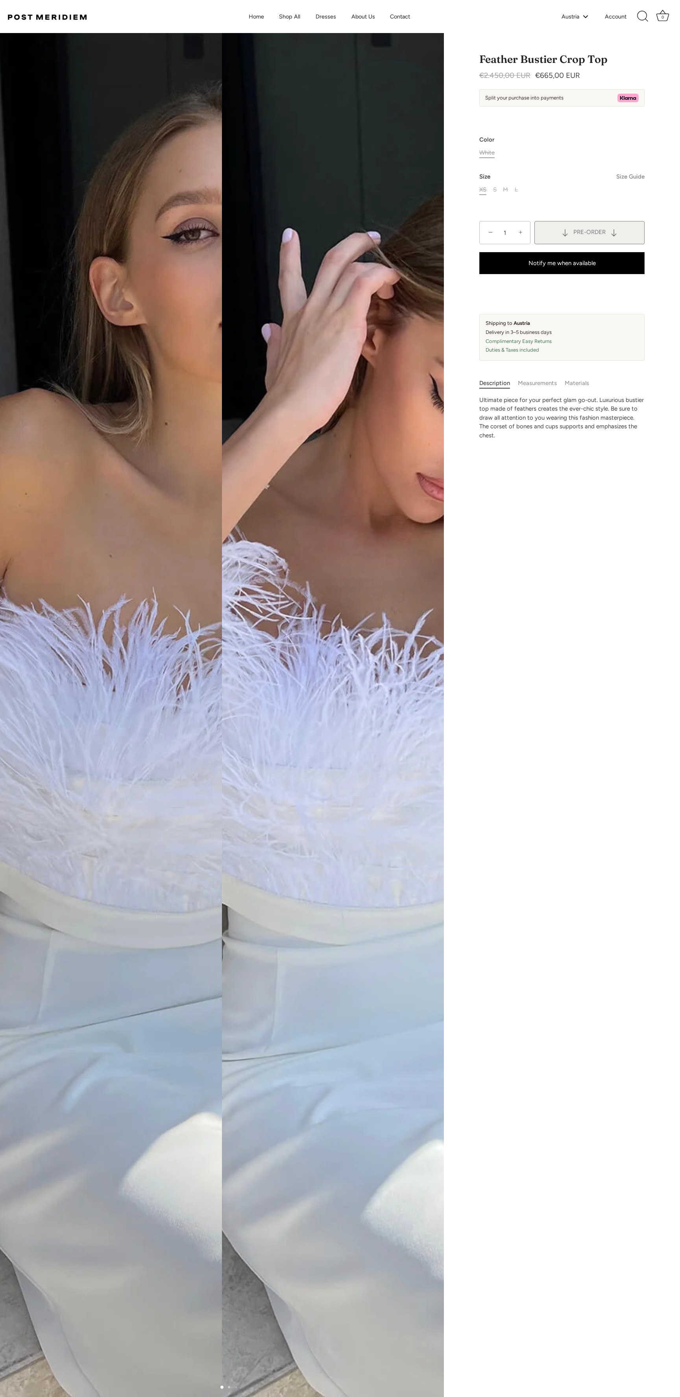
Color (486, 139)
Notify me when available (562, 263)
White (487, 152)
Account (615, 16)
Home (256, 16)
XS (482, 189)
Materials (577, 383)
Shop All (289, 16)
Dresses (326, 16)
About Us (363, 16)
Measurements (537, 383)
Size (562, 176)
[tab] (498, 383)
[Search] (642, 16)
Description (494, 383)
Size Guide (630, 176)
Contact (400, 16)
